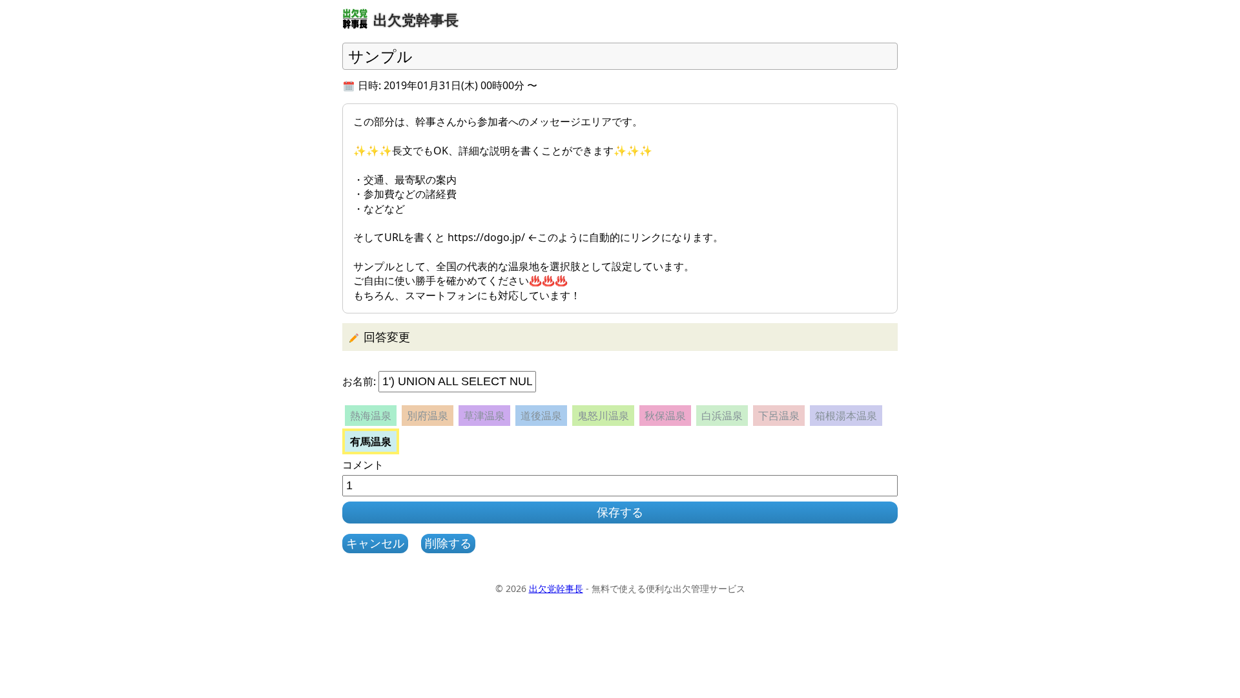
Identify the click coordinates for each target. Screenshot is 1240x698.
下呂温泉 (779, 415)
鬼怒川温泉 (603, 415)
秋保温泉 (665, 415)
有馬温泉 (370, 441)
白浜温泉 (722, 415)
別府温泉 (427, 415)
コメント (363, 465)
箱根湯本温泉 (846, 415)
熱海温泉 (370, 415)
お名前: (359, 381)
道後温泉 (541, 415)
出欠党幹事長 (556, 588)
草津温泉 (484, 415)
